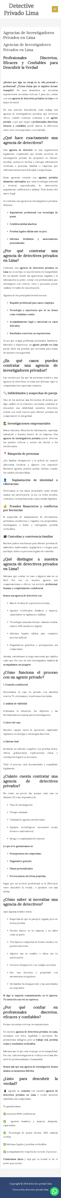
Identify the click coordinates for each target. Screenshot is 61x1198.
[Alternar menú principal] (55, 9)
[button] (54, 1191)
